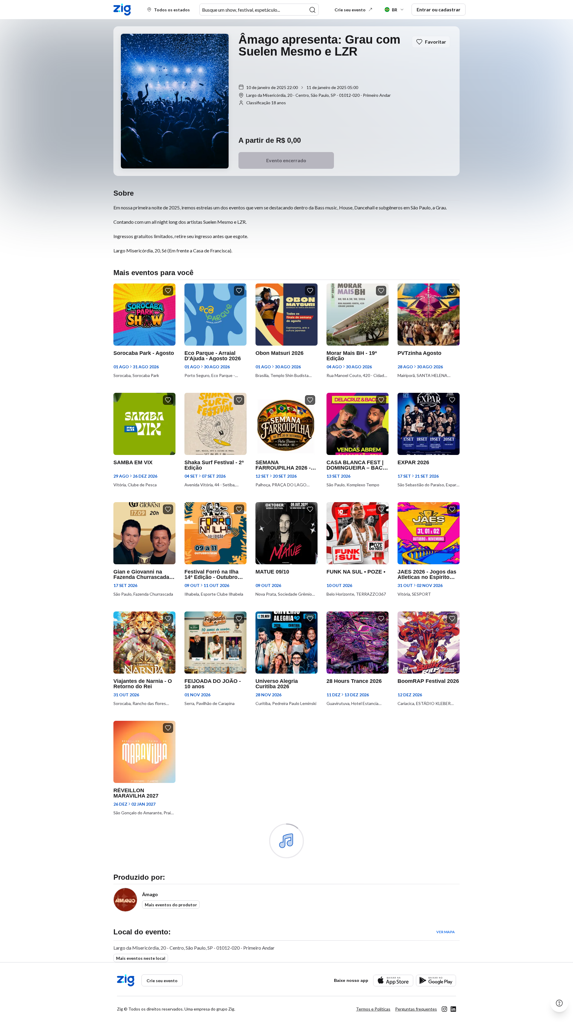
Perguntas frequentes (416, 1008)
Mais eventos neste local (140, 958)
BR (394, 9)
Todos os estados (172, 9)
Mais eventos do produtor (171, 904)
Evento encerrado (286, 160)
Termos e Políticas (373, 1008)
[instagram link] (444, 1009)
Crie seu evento (350, 9)
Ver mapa (445, 932)
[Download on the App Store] (393, 980)
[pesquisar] (312, 9)
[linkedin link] (453, 1009)
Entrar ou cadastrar (438, 9)
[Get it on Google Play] (436, 980)
